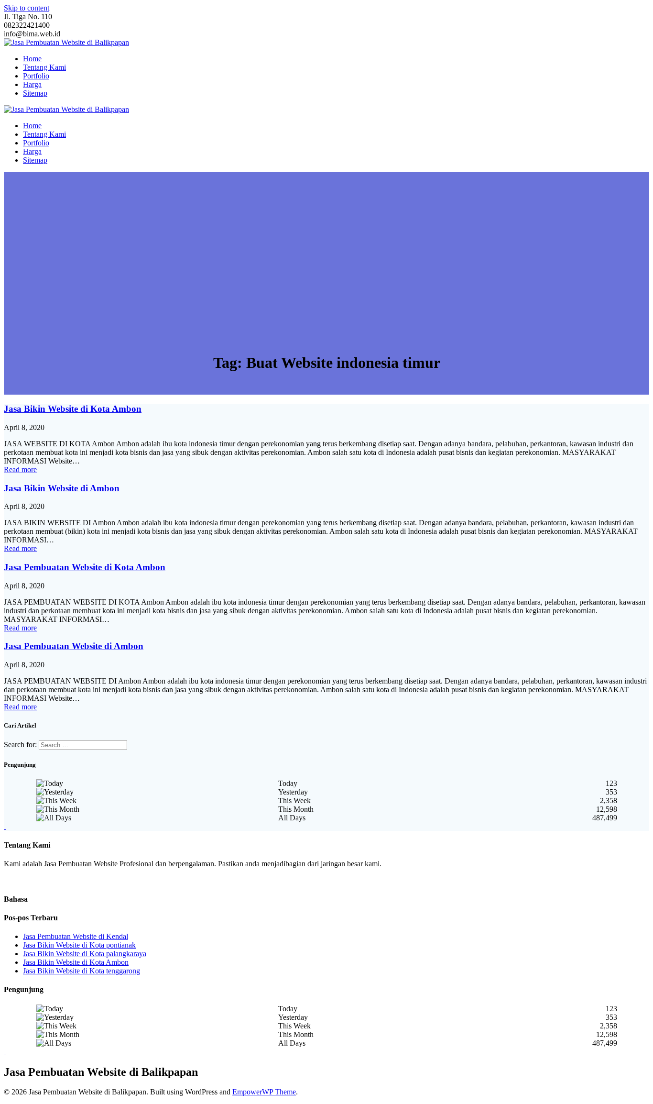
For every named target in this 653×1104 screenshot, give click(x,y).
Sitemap (35, 93)
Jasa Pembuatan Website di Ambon (73, 646)
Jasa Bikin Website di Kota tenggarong (81, 971)
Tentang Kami (44, 67)
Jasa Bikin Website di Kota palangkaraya (84, 953)
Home (32, 59)
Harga (32, 84)
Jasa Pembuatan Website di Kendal (75, 936)
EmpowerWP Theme (264, 1092)
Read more (20, 469)
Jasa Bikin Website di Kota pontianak (79, 945)
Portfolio (36, 76)
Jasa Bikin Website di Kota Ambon (72, 409)
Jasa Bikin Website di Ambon (62, 488)
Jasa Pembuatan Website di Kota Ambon (84, 567)
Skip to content (26, 8)
